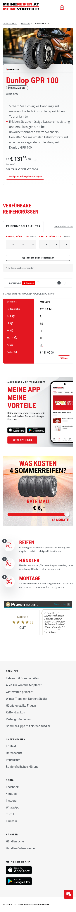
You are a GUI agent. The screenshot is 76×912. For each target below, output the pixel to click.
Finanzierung (14, 283)
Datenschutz (14, 753)
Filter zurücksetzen (63, 226)
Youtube (11, 794)
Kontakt (11, 746)
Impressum (13, 760)
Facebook (12, 787)
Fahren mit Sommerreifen (22, 678)
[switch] (61, 283)
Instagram (12, 800)
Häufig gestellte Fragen (21, 705)
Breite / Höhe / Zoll (21, 236)
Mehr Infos (60, 604)
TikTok (10, 814)
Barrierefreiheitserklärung (22, 766)
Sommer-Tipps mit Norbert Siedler (28, 726)
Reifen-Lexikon (15, 712)
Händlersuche (15, 841)
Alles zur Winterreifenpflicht (24, 685)
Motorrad (25, 23)
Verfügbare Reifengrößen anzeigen (25, 176)
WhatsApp (12, 807)
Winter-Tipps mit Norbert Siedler (26, 699)
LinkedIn (11, 821)
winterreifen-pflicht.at (19, 692)
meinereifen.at (10, 23)
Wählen (64, 358)
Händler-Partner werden (21, 848)
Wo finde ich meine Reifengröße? (38, 258)
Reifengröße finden (18, 719)
